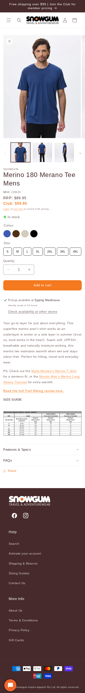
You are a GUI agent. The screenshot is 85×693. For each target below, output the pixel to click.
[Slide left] (5, 153)
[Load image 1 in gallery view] (20, 152)
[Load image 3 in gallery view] (64, 152)
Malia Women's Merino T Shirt (54, 371)
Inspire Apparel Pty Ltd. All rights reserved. (54, 687)
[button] (9, 20)
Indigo (7, 234)
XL (38, 250)
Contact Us (17, 583)
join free (18, 209)
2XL (50, 250)
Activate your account (25, 553)
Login (6, 209)
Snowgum (21, 687)
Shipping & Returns (23, 563)
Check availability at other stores (32, 311)
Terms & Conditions (23, 620)
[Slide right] (80, 153)
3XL (62, 250)
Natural (25, 234)
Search (14, 543)
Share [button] (12, 470)
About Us (15, 610)
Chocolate (16, 234)
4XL (75, 250)
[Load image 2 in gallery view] (42, 152)
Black (34, 234)
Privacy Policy (19, 630)
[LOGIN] (65, 20)
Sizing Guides (19, 573)
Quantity (9, 261)
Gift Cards (16, 640)
